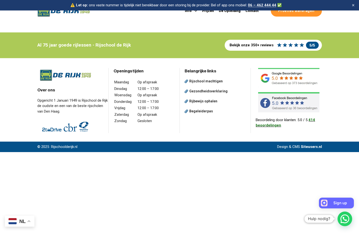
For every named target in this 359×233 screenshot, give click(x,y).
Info (188, 11)
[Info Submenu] (195, 10)
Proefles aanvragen (296, 11)
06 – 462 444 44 (262, 5)
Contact (251, 11)
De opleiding (230, 11)
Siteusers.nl (311, 147)
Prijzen (208, 11)
